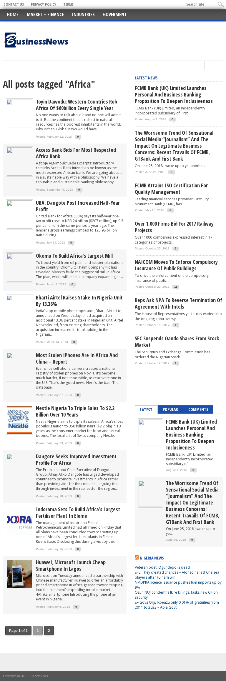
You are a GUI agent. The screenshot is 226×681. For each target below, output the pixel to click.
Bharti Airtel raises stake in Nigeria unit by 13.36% (79, 300)
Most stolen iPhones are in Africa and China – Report (77, 358)
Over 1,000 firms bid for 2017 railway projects (174, 226)
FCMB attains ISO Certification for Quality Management (171, 188)
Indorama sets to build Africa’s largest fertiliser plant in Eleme (78, 512)
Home (13, 14)
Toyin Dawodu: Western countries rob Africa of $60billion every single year (76, 104)
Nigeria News (152, 558)
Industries (83, 14)
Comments (198, 409)
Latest (146, 409)
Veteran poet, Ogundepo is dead (162, 567)
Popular (170, 409)
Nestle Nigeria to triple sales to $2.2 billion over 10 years (75, 411)
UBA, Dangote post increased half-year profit (78, 205)
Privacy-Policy (43, 4)
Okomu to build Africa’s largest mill (74, 255)
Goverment (115, 14)
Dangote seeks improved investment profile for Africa (76, 459)
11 (175, 286)
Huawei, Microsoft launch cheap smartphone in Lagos (71, 565)
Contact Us (14, 4)
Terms (68, 4)
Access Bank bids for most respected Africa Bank (76, 152)
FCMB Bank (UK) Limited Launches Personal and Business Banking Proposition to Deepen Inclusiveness (174, 94)
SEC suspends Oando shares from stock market (177, 341)
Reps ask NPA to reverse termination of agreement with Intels (178, 303)
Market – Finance (45, 14)
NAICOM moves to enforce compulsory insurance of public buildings (176, 265)
